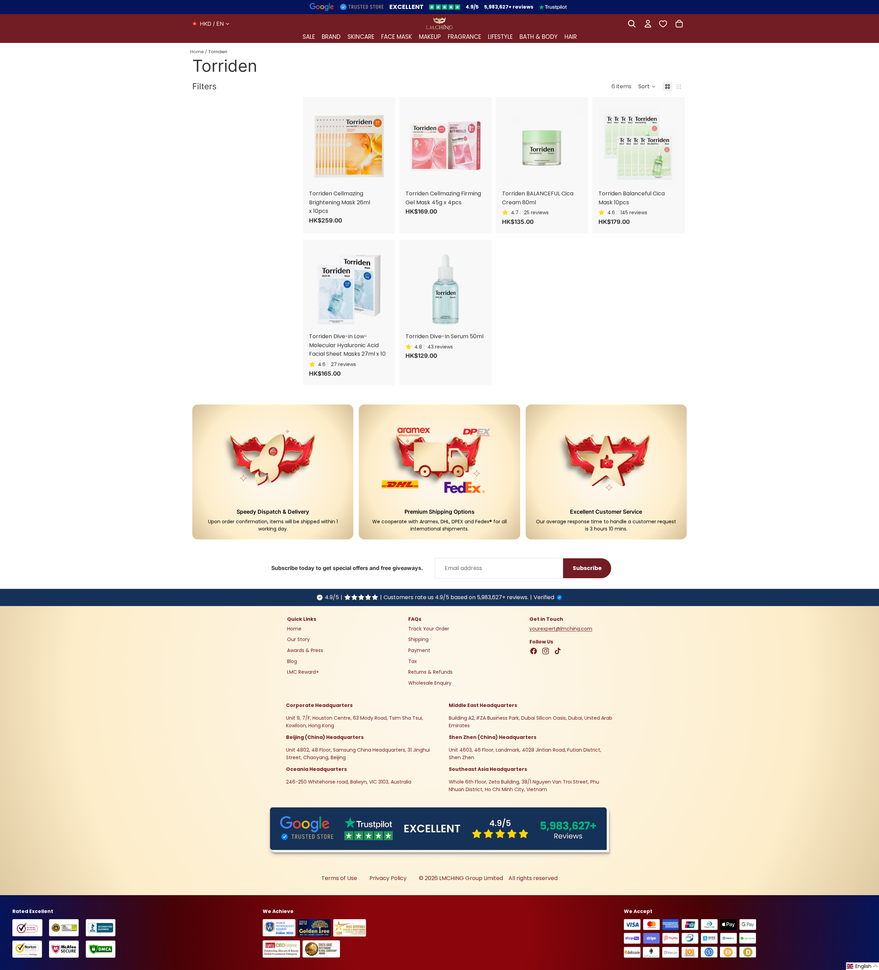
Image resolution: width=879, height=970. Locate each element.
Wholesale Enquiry (430, 683)
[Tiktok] (557, 651)
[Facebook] (533, 651)
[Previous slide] (316, 146)
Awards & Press (305, 650)
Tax (412, 661)
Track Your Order (428, 628)
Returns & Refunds (430, 672)
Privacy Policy (388, 878)
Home (197, 51)
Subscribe (587, 568)
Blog (292, 661)
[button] (647, 86)
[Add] (391, 103)
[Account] (647, 23)
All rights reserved (533, 878)
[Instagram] (545, 651)
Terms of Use (339, 878)
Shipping (418, 639)
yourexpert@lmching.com (560, 628)
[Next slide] (381, 146)
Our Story (298, 639)
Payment (419, 650)
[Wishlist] (663, 23)
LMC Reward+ (303, 672)
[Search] (632, 24)
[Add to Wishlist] (391, 117)
